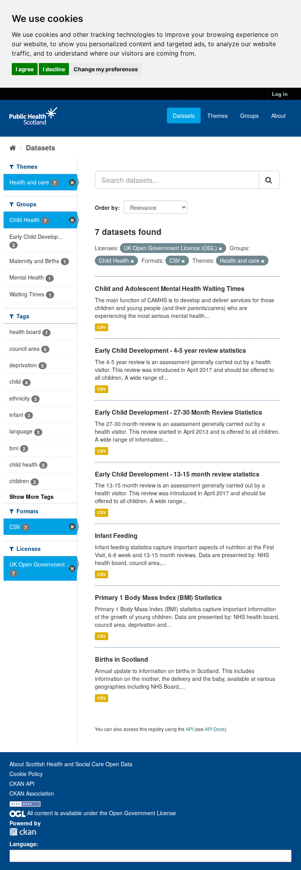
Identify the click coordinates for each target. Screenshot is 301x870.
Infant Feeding (116, 535)
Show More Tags (31, 496)
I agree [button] (25, 69)
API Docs (215, 729)
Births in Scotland (121, 659)
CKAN (22, 832)
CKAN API (21, 783)
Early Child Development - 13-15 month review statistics (177, 473)
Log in (280, 93)
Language (22, 844)
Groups (249, 115)
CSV (101, 327)
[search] (269, 180)
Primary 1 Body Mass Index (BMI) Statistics (158, 597)
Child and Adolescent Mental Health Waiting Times (170, 288)
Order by (106, 207)
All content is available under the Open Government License (100, 813)
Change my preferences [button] (106, 69)
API (189, 729)
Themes (217, 115)
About (278, 115)
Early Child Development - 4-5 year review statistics (170, 350)
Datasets (184, 115)
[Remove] (220, 248)
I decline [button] (54, 69)
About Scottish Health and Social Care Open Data (70, 764)
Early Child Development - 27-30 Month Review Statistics (178, 412)
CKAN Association (31, 793)
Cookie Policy (26, 774)
